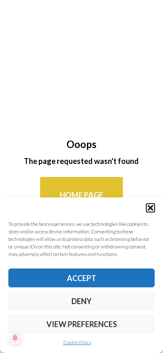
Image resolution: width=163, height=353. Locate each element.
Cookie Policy (77, 342)
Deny (81, 301)
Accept (81, 278)
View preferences (81, 324)
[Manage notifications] (15, 338)
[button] (150, 208)
